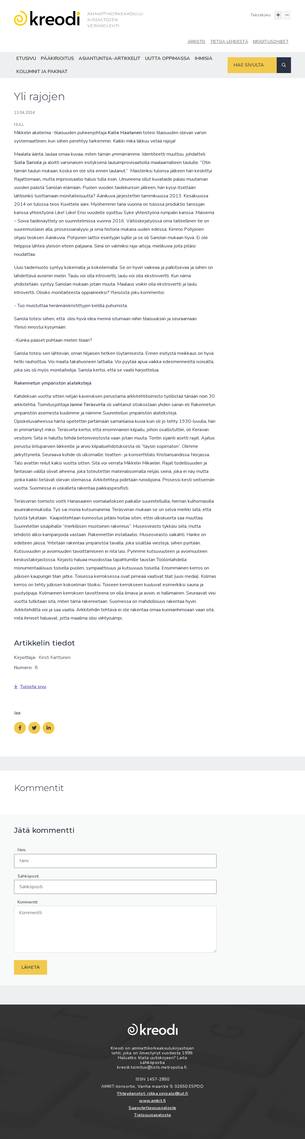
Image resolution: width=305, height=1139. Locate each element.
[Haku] (284, 65)
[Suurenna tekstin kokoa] (278, 15)
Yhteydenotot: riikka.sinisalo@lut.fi (152, 1093)
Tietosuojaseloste (152, 1115)
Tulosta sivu (33, 686)
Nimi (22, 850)
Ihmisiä (203, 58)
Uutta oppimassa (167, 58)
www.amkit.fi (152, 1101)
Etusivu (26, 58)
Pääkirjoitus (57, 58)
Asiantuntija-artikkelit (109, 58)
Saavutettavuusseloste (152, 1108)
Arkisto (197, 41)
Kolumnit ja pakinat (42, 71)
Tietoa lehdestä (229, 41)
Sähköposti (28, 876)
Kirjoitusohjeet (271, 41)
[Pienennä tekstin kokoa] (287, 15)
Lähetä (30, 967)
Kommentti (28, 902)
